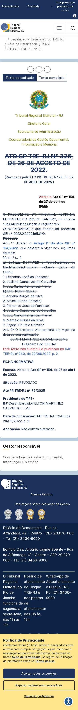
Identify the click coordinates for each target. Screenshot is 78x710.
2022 (45, 44)
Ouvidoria (33, 6)
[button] (73, 28)
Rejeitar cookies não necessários (39, 685)
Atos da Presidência (22, 44)
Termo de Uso (45, 661)
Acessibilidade (10, 6)
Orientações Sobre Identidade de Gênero (42, 504)
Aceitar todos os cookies (39, 673)
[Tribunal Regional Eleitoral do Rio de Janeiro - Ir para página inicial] (12, 27)
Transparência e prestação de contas (65, 6)
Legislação (18, 39)
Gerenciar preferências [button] (39, 696)
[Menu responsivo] (59, 28)
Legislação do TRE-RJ (47, 39)
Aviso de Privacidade (26, 657)
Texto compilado (52, 78)
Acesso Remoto (41, 494)
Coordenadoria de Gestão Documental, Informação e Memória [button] (33, 459)
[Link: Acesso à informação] (74, 15)
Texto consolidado (20, 78)
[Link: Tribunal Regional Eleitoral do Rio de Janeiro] (14, 484)
